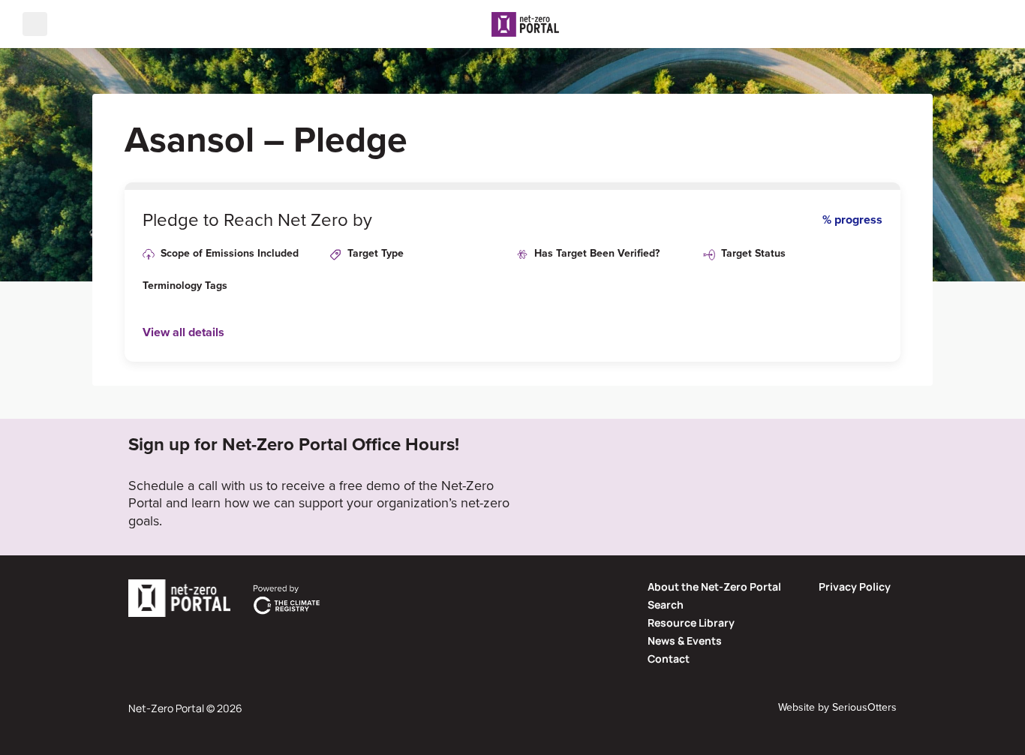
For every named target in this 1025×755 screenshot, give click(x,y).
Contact (669, 658)
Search (666, 604)
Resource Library (691, 622)
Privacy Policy (855, 586)
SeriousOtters (864, 707)
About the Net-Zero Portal (714, 586)
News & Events (685, 640)
